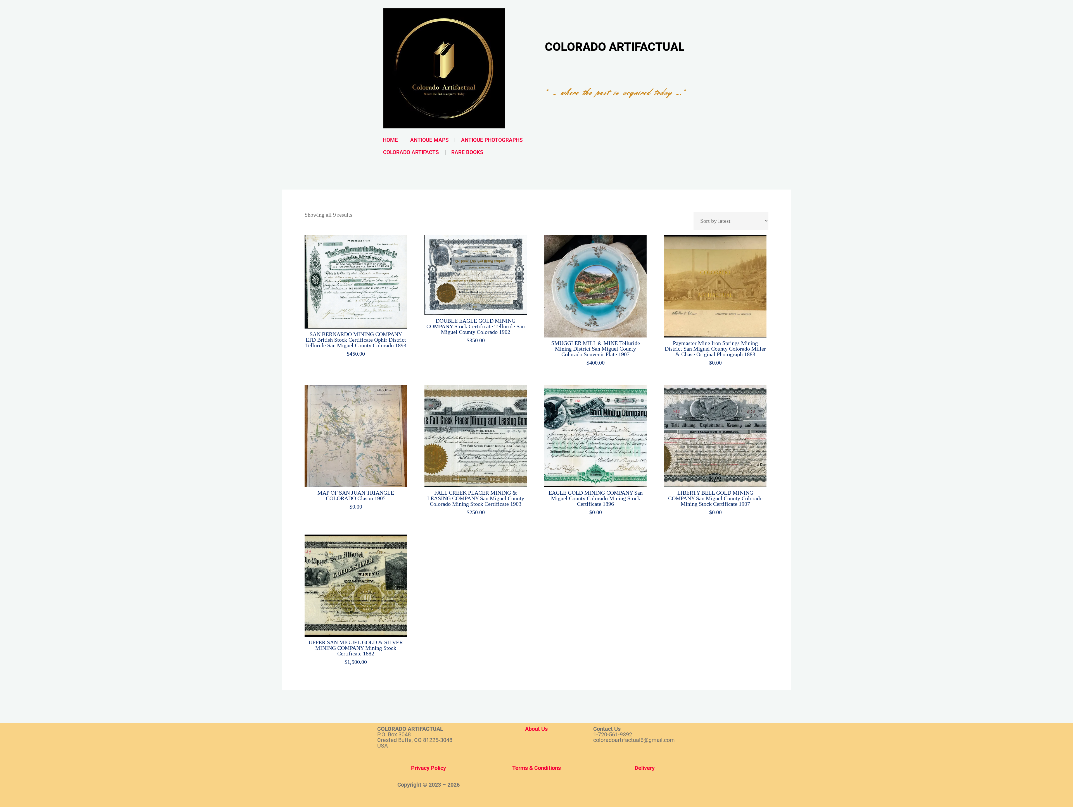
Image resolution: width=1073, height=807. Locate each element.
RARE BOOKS (467, 152)
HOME (390, 140)
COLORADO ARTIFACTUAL (615, 47)
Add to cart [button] (359, 280)
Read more (715, 284)
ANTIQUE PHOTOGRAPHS (492, 140)
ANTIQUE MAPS (429, 140)
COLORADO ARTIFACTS (411, 152)
